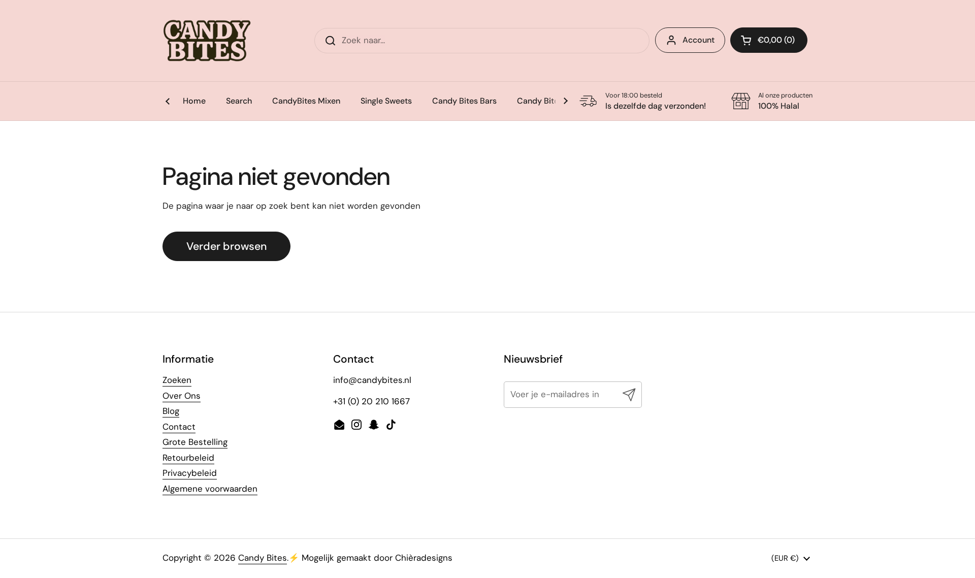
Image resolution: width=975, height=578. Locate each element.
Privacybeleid (189, 472)
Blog (170, 410)
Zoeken (176, 380)
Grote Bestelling (195, 441)
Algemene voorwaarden (209, 488)
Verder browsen (226, 246)
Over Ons (181, 395)
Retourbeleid (188, 457)
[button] (768, 40)
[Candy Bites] (207, 40)
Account (698, 40)
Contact (179, 426)
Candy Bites (262, 557)
